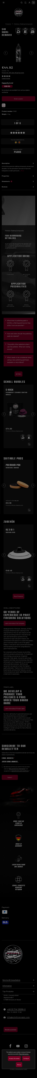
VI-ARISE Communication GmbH (18, 1069)
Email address (8, 758)
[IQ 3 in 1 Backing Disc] (18, 554)
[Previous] (6, 53)
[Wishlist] (25, 2)
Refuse (19, 1064)
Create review (6, 78)
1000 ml (7, 86)
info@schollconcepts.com (18, 1017)
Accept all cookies (14, 1058)
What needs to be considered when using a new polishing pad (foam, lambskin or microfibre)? (19, 359)
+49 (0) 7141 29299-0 (16, 1009)
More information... (24, 1054)
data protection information (17, 768)
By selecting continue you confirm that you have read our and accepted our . (17, 769)
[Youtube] (18, 1047)
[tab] (18, 167)
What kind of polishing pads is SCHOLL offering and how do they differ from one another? (18, 322)
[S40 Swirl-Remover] (18, 53)
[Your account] (29, 2)
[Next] (31, 53)
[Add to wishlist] (3, 105)
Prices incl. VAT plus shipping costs (13, 72)
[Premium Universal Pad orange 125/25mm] (18, 484)
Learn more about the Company (14, 623)
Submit (10, 777)
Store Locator (18, 99)
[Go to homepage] (18, 12)
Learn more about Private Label (15, 708)
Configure (26, 1058)
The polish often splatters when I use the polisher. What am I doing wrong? (18, 346)
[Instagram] (26, 1047)
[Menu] (3, 2)
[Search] (21, 2)
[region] (18, 53)
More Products (18, 596)
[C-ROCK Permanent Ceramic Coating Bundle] (18, 413)
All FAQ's (18, 374)
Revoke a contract (10, 1029)
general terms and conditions (20, 771)
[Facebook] (10, 1047)
